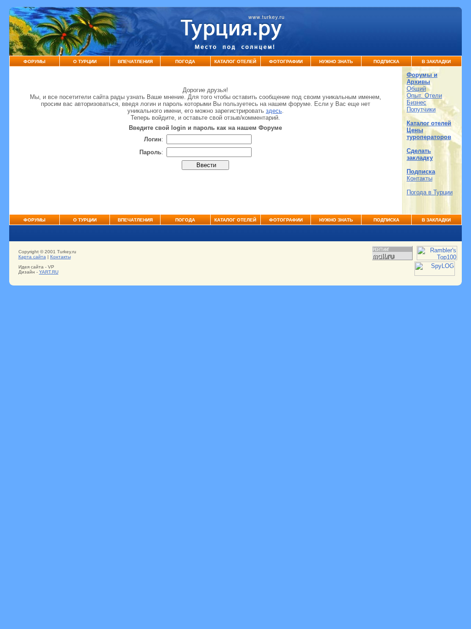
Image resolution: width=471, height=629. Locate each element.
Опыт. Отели (424, 95)
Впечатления (135, 61)
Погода (185, 61)
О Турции (85, 61)
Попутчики (421, 109)
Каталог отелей (429, 123)
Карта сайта (32, 256)
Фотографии (286, 61)
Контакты (419, 178)
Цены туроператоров (429, 133)
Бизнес (416, 102)
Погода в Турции (430, 192)
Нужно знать (336, 61)
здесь (274, 110)
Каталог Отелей (235, 61)
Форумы (34, 61)
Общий (416, 88)
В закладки (436, 61)
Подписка (386, 61)
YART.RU (48, 271)
